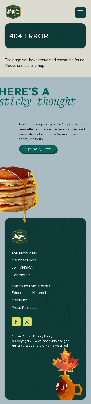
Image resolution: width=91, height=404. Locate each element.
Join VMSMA (22, 267)
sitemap (37, 65)
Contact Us (21, 275)
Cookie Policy (21, 336)
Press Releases (24, 307)
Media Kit (19, 300)
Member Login (24, 260)
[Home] (13, 12)
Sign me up (33, 149)
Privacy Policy (42, 336)
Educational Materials (30, 292)
